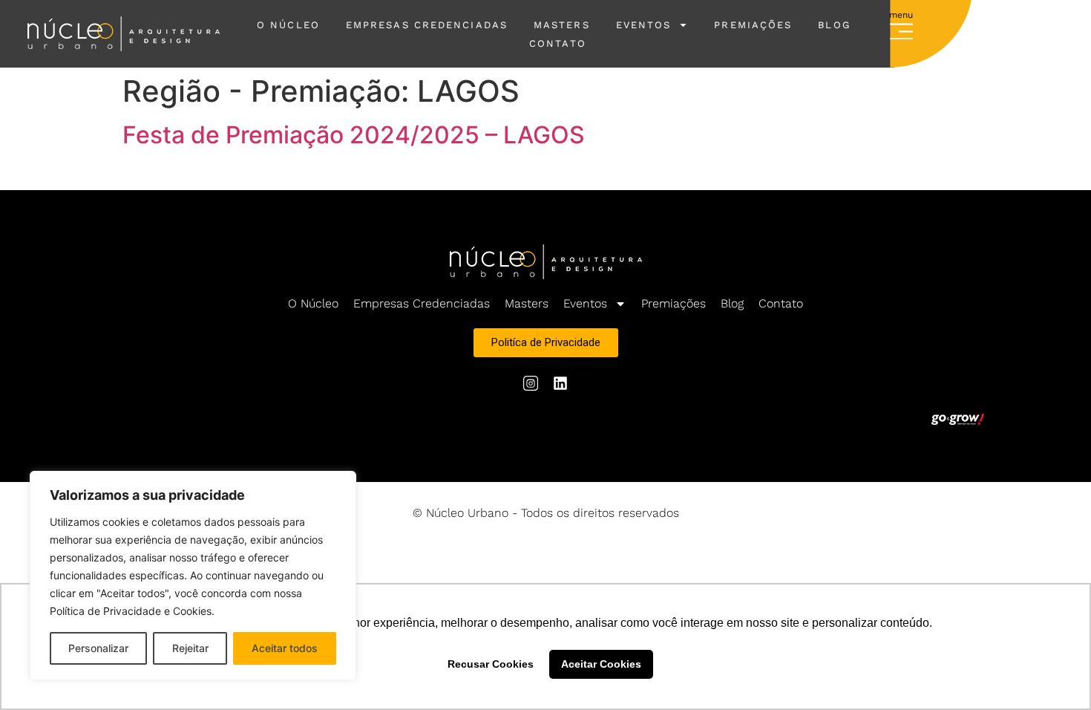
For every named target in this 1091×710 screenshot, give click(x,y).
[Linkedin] (560, 383)
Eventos (644, 24)
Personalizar (98, 648)
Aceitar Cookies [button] (601, 664)
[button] (902, 28)
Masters (562, 24)
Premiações (753, 24)
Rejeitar (190, 648)
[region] (193, 575)
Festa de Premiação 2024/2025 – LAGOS (353, 134)
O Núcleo (288, 24)
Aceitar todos (285, 648)
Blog (732, 303)
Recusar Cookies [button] (491, 664)
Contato (557, 43)
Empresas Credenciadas (427, 24)
